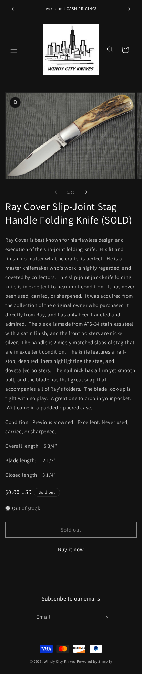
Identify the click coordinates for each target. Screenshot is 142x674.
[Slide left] (55, 192)
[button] (13, 49)
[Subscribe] (105, 617)
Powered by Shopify (94, 661)
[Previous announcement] (12, 9)
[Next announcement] (129, 9)
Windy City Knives (60, 661)
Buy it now (71, 549)
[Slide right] (86, 192)
